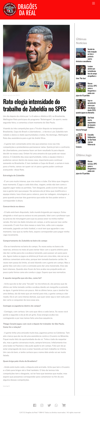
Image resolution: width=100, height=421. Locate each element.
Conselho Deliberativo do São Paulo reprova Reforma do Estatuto (86, 141)
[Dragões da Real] (20, 15)
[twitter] (49, 405)
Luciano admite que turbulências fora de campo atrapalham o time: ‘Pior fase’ (86, 72)
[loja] (64, 405)
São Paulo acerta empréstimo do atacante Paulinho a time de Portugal (85, 123)
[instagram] (42, 405)
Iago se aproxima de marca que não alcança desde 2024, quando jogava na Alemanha (86, 106)
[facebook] (35, 405)
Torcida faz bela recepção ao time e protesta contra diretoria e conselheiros (86, 55)
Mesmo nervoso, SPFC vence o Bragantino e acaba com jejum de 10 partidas (86, 89)
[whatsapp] (57, 405)
